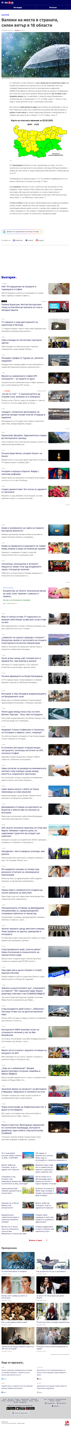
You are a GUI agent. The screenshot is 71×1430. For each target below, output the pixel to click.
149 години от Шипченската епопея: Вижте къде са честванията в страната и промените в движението (51, 1158)
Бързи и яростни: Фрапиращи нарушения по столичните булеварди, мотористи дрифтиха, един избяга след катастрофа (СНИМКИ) (22, 1129)
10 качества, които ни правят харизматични (52, 1322)
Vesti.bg (36, 1400)
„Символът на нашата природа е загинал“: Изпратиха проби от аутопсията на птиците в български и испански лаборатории (24, 640)
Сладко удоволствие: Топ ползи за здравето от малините (24, 490)
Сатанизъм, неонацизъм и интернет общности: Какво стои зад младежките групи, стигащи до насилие (21, 567)
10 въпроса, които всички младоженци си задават (52, 1347)
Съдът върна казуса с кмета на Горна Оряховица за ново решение (20, 790)
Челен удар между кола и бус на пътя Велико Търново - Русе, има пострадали (22, 713)
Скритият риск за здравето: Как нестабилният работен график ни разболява (17, 1387)
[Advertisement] (35, 258)
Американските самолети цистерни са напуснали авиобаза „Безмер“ (10, 1218)
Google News (19, 240)
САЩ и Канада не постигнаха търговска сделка (21, 341)
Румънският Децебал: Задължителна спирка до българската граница (24, 436)
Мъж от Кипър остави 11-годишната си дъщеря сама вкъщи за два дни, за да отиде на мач (23, 619)
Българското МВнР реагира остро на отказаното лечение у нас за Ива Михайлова (20, 1032)
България (8, 277)
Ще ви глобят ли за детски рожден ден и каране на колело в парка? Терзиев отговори (46, 1180)
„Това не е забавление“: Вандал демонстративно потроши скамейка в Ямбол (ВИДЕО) (20, 1071)
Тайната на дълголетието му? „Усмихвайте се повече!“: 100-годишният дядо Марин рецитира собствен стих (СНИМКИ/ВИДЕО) (23, 991)
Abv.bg (4, 1399)
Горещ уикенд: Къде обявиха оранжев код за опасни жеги (11, 1190)
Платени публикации (60, 1399)
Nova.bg (16, 1402)
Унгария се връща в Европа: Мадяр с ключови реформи (20, 472)
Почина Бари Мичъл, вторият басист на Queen (21, 454)
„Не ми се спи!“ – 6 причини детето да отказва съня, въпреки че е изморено (20, 395)
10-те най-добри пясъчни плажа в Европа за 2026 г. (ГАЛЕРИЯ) (11, 1155)
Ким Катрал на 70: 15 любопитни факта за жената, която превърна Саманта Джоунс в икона (51, 1372)
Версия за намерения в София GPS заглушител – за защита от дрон (19, 377)
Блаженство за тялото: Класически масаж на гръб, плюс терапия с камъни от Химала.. (24, 594)
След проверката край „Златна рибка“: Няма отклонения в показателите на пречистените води (21, 952)
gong (40, 1392)
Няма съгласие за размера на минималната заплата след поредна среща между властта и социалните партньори (23, 771)
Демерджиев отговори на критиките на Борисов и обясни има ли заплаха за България (21, 810)
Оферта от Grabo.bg (6, 587)
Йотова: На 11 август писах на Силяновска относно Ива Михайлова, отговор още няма (13, 1230)
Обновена (17, 30)
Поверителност (51, 1403)
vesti (4, 1392)
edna (40, 1379)
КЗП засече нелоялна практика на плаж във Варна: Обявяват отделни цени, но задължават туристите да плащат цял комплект (24, 831)
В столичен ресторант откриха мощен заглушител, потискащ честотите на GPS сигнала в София (22, 750)
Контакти (52, 1400)
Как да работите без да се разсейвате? (51, 1271)
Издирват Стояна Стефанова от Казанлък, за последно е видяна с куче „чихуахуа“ (22, 731)
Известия (56, 1406)
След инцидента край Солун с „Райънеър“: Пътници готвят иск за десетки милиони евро (23, 1012)
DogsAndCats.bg (25, 1399)
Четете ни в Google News (21, 1413)
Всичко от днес (35, 1240)
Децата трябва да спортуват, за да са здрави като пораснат (10, 1167)
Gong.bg (17, 1399)
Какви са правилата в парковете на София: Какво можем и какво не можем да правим (23, 547)
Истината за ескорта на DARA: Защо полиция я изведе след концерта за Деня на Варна (46, 1191)
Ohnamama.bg (11, 1400)
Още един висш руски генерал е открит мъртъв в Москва (21, 971)
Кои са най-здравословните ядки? (14, 1322)
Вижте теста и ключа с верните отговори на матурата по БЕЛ (24, 1051)
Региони (53, 7)
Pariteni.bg (24, 1400)
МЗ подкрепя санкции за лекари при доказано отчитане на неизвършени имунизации (20, 872)
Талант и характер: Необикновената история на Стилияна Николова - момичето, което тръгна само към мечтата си (16, 1372)
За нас (45, 1399)
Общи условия (21, 1423)
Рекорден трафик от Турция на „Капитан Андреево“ (22, 359)
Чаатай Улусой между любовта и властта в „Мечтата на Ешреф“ (17, 1347)
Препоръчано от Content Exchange (59, 1354)
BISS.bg (4, 1400)
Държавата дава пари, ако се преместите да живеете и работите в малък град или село (44, 1168)
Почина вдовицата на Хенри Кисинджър (22, 676)
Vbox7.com (10, 1399)
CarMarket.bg (34, 1399)
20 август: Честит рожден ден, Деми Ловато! (50, 1297)
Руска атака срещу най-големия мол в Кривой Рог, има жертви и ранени (21, 659)
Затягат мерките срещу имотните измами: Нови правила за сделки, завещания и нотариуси (23, 931)
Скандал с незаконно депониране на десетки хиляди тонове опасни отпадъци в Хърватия (23, 415)
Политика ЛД (62, 1403)
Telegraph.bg (23, 1402)
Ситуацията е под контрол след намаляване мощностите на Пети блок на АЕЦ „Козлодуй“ (14, 1180)
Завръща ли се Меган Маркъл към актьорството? (10, 1205)
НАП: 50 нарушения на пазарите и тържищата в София (18, 288)
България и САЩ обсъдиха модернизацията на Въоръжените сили (23, 695)
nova (4, 1379)
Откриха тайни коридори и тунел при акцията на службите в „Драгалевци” (45, 1218)
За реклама (51, 1399)
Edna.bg (31, 1400)
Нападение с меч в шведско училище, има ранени (23, 852)
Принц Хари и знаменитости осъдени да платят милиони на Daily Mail (22, 891)
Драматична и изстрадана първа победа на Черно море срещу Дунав (52, 1387)
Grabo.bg (18, 1400)
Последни (17, 7)
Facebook (30, 240)
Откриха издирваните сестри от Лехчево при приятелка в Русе (45, 1229)
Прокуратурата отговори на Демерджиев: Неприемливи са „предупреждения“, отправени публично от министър (22, 911)
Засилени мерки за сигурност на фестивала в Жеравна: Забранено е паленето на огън (24, 1090)
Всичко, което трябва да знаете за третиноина (14, 1297)
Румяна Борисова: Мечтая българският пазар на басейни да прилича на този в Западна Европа (21, 307)
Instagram (41, 240)
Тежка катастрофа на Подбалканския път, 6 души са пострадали (23, 1108)
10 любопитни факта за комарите (14, 1271)
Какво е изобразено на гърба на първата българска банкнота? (22, 529)
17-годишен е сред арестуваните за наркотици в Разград (19, 323)
